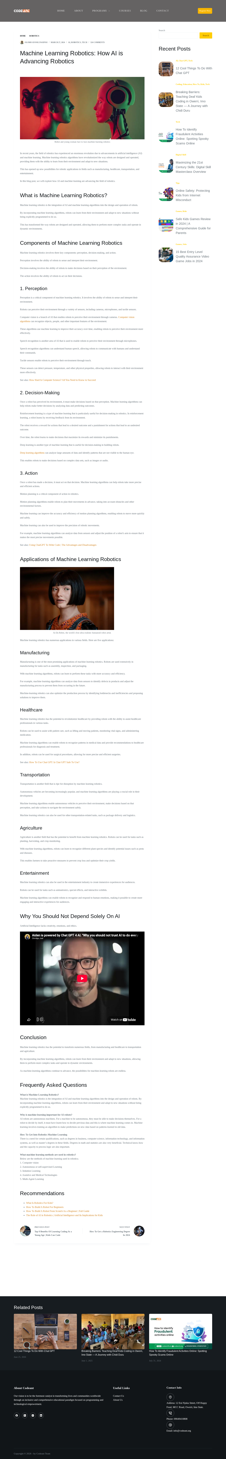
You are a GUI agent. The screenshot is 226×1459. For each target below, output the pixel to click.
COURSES (125, 10)
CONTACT (162, 10)
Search (162, 30)
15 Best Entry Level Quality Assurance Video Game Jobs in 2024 (192, 256)
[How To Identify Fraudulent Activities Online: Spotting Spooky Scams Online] (180, 1331)
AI (69, 42)
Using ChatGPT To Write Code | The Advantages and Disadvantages (62, 545)
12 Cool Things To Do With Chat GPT (34, 1351)
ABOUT (78, 10)
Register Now (205, 11)
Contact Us (118, 1396)
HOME (61, 10)
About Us (118, 1400)
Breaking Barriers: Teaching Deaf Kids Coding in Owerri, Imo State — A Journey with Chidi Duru (192, 101)
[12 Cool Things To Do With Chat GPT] (45, 1331)
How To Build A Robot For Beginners (44, 1207)
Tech (84, 42)
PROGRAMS (99, 10)
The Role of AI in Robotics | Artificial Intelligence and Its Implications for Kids (64, 1215)
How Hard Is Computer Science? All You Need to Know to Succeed (62, 380)
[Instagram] (33, 1415)
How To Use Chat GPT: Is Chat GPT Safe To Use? (54, 762)
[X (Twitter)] (25, 1415)
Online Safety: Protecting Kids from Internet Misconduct (193, 195)
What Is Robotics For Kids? (39, 1203)
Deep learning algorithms (32, 452)
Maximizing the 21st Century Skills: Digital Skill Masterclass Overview (193, 167)
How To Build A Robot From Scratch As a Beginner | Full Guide (57, 1211)
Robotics (76, 42)
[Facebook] (17, 1415)
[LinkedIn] (41, 1415)
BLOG (143, 10)
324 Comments (97, 42)
